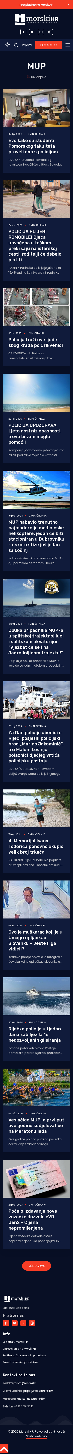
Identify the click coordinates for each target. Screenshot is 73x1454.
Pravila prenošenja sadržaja (20, 1362)
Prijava (27, 45)
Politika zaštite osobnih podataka (24, 1355)
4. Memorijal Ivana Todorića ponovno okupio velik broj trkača (35, 846)
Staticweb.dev (36, 1436)
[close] (69, 5)
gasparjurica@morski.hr (37, 1391)
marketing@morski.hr (31, 1399)
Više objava (37, 1266)
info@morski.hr (26, 1383)
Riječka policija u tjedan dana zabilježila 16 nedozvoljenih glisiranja (34, 1034)
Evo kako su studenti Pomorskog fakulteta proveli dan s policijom (33, 146)
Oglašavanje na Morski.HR (19, 1349)
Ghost (57, 1431)
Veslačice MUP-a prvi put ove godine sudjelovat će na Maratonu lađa (36, 1125)
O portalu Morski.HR (15, 1342)
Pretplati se (48, 45)
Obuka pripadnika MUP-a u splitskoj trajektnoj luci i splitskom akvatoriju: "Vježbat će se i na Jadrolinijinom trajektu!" (36, 642)
